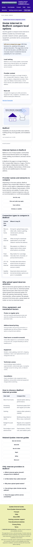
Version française (8, 100)
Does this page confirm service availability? (14, 496)
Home (2, 15)
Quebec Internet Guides (16, 507)
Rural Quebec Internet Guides (16, 509)
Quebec (4, 7)
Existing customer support (15, 10)
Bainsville (16, 444)
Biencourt (16, 460)
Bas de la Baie (16, 448)
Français (19, 7)
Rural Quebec (11, 7)
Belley (16, 456)
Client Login (27, 10)
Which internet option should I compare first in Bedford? (14, 473)
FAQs (24, 7)
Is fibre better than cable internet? (15, 479)
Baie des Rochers (16, 441)
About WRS (16, 517)
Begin (16, 452)
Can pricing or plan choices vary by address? (15, 489)
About (28, 7)
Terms (16, 527)
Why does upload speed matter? (14, 483)
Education (4, 10)
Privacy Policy (16, 524)
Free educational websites (16, 522)
